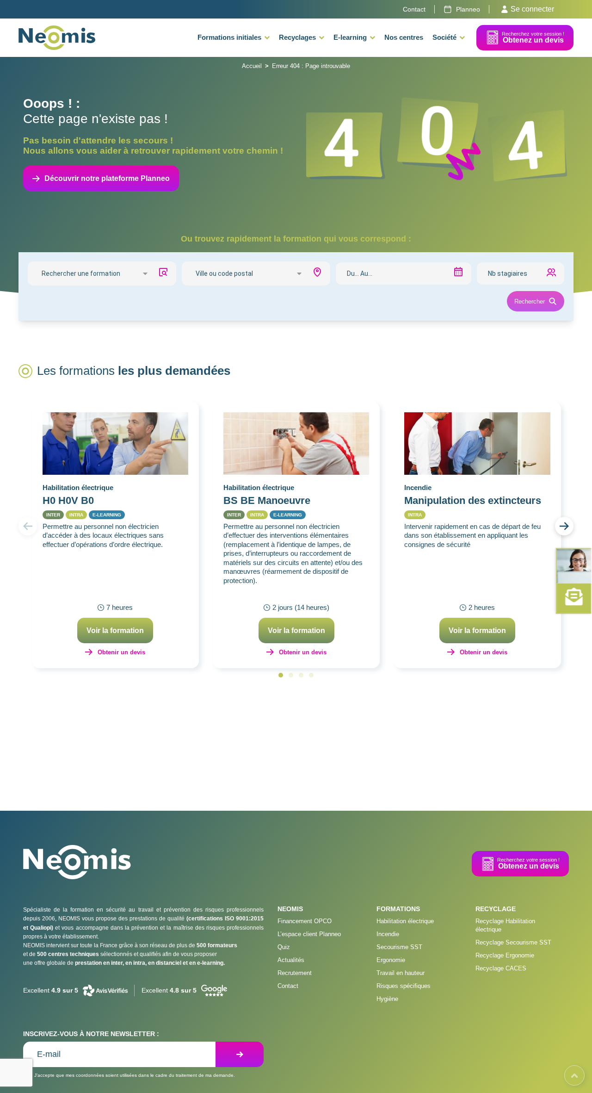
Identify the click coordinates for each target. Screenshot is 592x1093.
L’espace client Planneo (309, 934)
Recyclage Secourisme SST (513, 942)
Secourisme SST (399, 947)
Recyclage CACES (500, 968)
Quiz (284, 947)
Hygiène (387, 998)
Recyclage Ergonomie (504, 955)
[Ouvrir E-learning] (372, 37)
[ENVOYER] (240, 1054)
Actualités (291, 959)
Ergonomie (390, 959)
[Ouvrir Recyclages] (321, 37)
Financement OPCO (305, 921)
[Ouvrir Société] (462, 37)
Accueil (252, 65)
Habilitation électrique (405, 921)
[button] (27, 526)
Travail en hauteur (400, 972)
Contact (288, 985)
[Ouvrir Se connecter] (504, 9)
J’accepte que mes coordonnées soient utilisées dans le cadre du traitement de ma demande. (134, 1075)
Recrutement (295, 972)
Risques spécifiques (403, 985)
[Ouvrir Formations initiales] (267, 37)
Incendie (387, 934)
